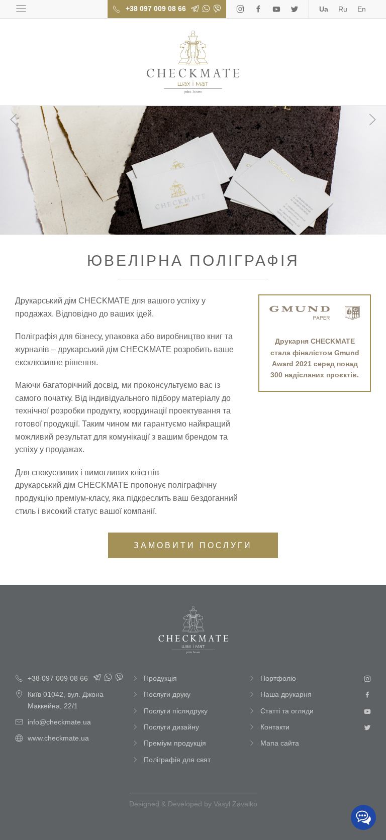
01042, (66, 699)
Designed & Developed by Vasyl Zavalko (193, 804)
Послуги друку (167, 694)
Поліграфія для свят (177, 760)
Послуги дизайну (171, 727)
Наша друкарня (286, 694)
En (361, 9)
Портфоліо (278, 678)
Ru (342, 9)
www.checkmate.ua (58, 738)
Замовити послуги (193, 545)
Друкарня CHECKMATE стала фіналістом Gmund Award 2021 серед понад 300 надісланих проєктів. (314, 358)
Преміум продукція (175, 743)
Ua (323, 9)
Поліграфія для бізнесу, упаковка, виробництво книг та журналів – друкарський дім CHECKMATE (193, 62)
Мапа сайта (279, 743)
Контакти (275, 727)
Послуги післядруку (176, 711)
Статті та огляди (287, 711)
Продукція (160, 678)
